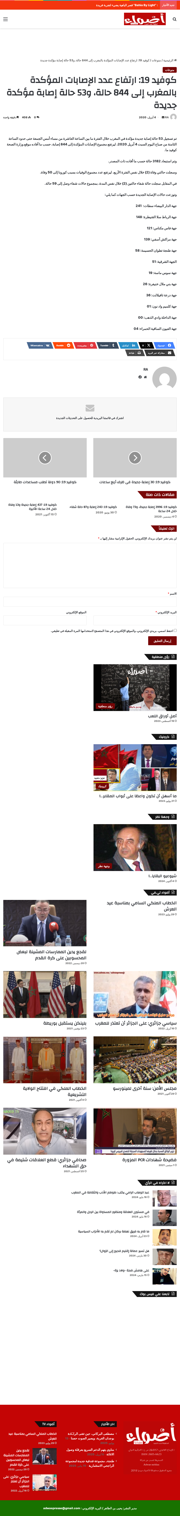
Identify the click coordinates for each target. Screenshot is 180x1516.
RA (167, 117)
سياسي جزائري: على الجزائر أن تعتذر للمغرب (136, 1023)
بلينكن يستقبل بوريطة (64, 1023)
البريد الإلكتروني (166, 612)
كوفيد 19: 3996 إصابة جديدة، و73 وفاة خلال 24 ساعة (151, 509)
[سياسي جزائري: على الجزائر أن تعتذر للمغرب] (135, 994)
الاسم (172, 593)
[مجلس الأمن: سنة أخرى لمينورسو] (135, 1059)
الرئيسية (168, 60)
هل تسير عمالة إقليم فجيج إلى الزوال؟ (124, 1251)
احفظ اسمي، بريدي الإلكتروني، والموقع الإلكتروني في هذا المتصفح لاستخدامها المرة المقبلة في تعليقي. (112, 631)
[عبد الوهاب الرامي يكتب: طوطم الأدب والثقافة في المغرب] (165, 1198)
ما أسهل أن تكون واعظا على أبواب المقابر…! (138, 796)
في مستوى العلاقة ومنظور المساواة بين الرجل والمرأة (113, 1212)
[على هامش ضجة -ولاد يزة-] (165, 1276)
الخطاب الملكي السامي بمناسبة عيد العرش (142, 906)
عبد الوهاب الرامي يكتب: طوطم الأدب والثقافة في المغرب (110, 1192)
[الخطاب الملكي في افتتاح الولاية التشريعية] (44, 1059)
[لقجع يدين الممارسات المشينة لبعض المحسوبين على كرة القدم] (44, 923)
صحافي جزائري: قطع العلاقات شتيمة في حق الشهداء (46, 1163)
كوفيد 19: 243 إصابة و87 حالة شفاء (93, 507)
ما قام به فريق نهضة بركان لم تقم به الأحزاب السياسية (113, 1231)
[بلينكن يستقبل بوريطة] (44, 994)
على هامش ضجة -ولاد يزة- (131, 1270)
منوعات (156, 60)
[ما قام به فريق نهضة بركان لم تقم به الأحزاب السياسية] (165, 1237)
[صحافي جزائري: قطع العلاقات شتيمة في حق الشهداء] (44, 1131)
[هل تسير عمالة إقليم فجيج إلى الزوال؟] (165, 1257)
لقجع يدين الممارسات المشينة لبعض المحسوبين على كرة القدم (51, 955)
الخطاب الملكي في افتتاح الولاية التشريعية (54, 1091)
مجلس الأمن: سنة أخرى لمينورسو (145, 1088)
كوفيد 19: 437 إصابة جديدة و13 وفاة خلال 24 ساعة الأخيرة (32, 507)
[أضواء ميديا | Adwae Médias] (145, 19)
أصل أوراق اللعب (162, 716)
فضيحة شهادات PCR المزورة (149, 1160)
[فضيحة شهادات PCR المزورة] (135, 1131)
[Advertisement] (90, 42)
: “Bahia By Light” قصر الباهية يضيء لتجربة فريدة (127, 5)
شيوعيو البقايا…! (163, 876)
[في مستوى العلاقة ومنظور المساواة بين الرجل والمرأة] (165, 1218)
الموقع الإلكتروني (76, 612)
